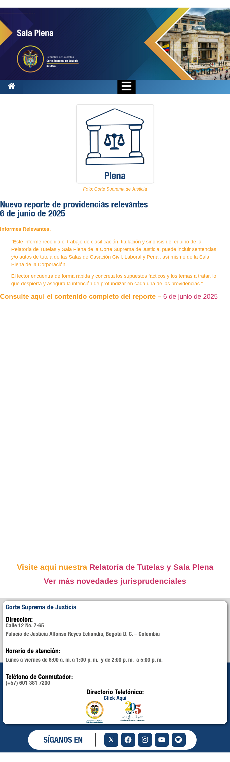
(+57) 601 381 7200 (28, 682)
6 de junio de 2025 (190, 296)
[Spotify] (179, 740)
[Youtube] (162, 740)
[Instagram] (145, 740)
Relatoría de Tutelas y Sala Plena (151, 567)
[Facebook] (128, 740)
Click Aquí (115, 697)
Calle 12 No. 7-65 (25, 625)
